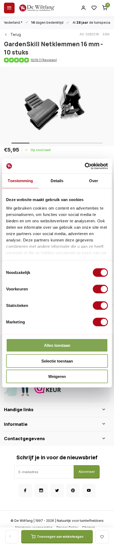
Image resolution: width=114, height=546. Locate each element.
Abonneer (86, 471)
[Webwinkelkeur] (70, 389)
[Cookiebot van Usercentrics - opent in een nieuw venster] (85, 165)
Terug (15, 34)
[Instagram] (41, 490)
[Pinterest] (73, 490)
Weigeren (57, 376)
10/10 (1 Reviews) (43, 60)
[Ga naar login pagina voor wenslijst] (94, 8)
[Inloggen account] (83, 8)
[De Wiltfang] (37, 8)
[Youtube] (88, 490)
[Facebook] (25, 490)
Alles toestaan (57, 345)
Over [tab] (93, 180)
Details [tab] (57, 180)
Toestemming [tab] (20, 180)
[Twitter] (57, 490)
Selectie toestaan (57, 361)
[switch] (100, 289)
